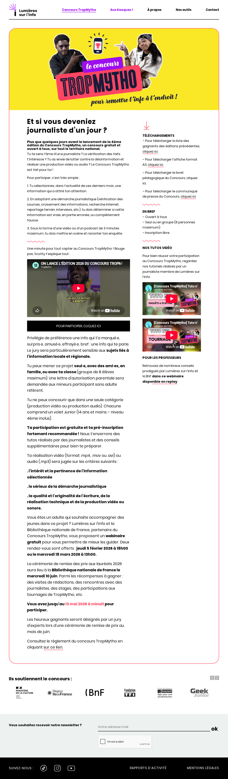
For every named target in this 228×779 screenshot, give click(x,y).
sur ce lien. (53, 647)
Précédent (212, 678)
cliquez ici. (156, 164)
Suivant (217, 678)
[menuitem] (79, 10)
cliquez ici (150, 151)
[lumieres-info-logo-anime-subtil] (23, 9)
